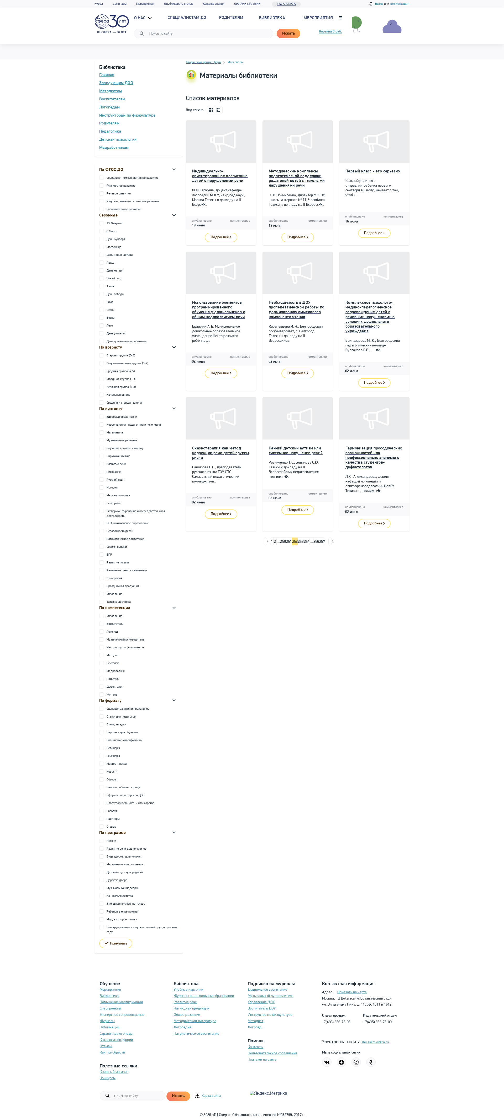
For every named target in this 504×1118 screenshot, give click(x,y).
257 (322, 542)
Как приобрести (112, 1053)
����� (265, 541)
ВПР (109, 554)
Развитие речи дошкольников (126, 848)
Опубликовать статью (178, 4)
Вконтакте (327, 1062)
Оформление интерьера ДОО (125, 795)
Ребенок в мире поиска (122, 911)
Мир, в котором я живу (122, 919)
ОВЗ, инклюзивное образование (128, 523)
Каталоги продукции (116, 1040)
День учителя (116, 333)
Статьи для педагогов (121, 716)
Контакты (255, 1047)
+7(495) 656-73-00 (377, 1022)
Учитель (112, 694)
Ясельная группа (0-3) (121, 387)
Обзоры (111, 779)
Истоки (111, 841)
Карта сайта (211, 1096)
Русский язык (115, 479)
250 (283, 542)
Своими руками (117, 547)
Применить (118, 944)
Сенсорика (113, 503)
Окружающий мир (118, 456)
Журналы (107, 1021)
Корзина (330, 32)
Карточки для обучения (122, 732)
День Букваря (116, 239)
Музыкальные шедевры (122, 888)
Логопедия (182, 1027)
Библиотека (272, 18)
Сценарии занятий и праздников (128, 708)
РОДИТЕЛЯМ (231, 18)
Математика (115, 432)
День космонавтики (120, 255)
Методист (113, 655)
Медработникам (114, 148)
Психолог (113, 663)
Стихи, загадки (116, 724)
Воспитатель (115, 624)
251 (289, 542)
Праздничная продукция (123, 586)
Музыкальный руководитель (125, 639)
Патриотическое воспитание (125, 539)
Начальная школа (118, 395)
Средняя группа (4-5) (121, 371)
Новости (112, 771)
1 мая (110, 286)
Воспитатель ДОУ (262, 1009)
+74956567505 (286, 4)
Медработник (116, 671)
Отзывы (111, 826)
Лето (110, 325)
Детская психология (118, 140)
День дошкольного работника (126, 341)
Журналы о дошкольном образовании (204, 996)
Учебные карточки (188, 990)
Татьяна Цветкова (119, 602)
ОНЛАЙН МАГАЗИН (247, 4)
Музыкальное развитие (122, 440)
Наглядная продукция (191, 1009)
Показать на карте (352, 992)
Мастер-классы (117, 764)
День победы (115, 294)
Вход (379, 4)
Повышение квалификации (124, 740)
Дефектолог (115, 686)
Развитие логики (118, 562)
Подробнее (220, 237)
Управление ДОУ (261, 1002)
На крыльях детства (120, 896)
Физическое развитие (121, 185)
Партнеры (113, 819)
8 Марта (112, 231)
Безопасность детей (120, 531)
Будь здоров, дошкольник (124, 856)
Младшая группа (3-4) (121, 379)
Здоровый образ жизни (122, 417)
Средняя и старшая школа (124, 402)
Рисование (114, 472)
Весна (110, 317)
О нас (140, 18)
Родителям (109, 123)
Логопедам (109, 107)
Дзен (341, 1062)
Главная (106, 75)
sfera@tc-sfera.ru (375, 1042)
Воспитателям (112, 99)
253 (301, 542)
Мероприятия (145, 4)
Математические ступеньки (125, 864)
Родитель (113, 679)
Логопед (112, 631)
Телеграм (356, 1062)
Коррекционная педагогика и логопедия (134, 424)
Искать (288, 33)
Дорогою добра (117, 880)
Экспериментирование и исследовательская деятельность (136, 514)
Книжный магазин (114, 1072)
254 (307, 542)
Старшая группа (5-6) (121, 355)
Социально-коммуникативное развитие (133, 178)
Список (219, 110)
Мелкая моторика (118, 495)
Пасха (110, 262)
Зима (110, 302)
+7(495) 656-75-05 (336, 1022)
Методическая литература (195, 1021)
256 (316, 542)
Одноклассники (371, 1062)
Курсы (98, 4)
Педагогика (110, 131)
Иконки (211, 110)
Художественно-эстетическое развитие (133, 201)
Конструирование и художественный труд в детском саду (142, 930)
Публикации (109, 1027)
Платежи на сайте (262, 1060)
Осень (110, 310)
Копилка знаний (213, 4)
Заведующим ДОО (116, 83)
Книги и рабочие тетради (123, 787)
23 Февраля (114, 223)
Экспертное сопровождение (122, 1015)
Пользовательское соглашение (272, 1053)
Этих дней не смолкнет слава (126, 903)
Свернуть (174, 169)
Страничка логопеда (116, 1034)
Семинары (120, 4)
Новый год (113, 278)
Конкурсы (108, 1078)
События (112, 811)
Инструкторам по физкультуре (127, 115)
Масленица (114, 247)
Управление (114, 594)
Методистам (110, 91)
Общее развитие (187, 1015)
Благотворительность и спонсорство (130, 803)
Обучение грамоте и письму (125, 448)
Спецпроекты (110, 1009)
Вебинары (113, 748)
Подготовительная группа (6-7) (127, 363)
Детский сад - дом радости (125, 872)
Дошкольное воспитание (267, 990)
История (112, 487)
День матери (115, 270)
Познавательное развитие (124, 209)
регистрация (400, 4)
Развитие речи (116, 464)
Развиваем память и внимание (127, 570)
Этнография (114, 578)
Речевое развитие (119, 193)
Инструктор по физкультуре (125, 647)
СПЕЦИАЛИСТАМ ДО (186, 18)
